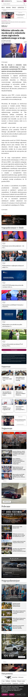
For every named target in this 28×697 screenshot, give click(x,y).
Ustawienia (19, 694)
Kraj (3, 7)
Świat (14, 7)
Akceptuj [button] (4, 694)
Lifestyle (21, 7)
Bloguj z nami (21, 681)
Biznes (8, 7)
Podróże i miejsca (10, 442)
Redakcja (13, 681)
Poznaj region (9, 516)
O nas (3, 681)
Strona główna (4, 20)
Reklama (8, 681)
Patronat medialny (6, 683)
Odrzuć (11, 694)
